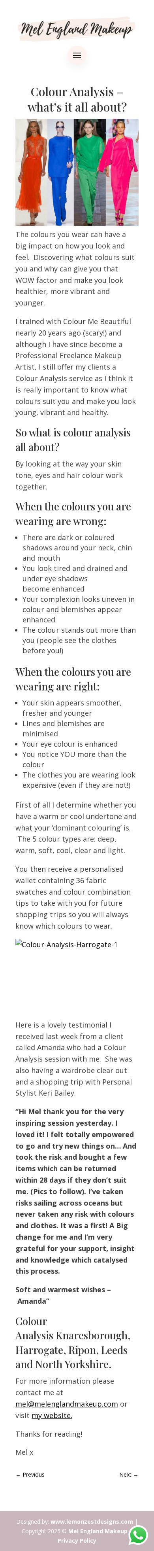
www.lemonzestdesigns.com (92, 1521)
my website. (52, 1415)
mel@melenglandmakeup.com (66, 1404)
